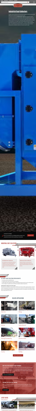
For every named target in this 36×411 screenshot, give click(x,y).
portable (15, 16)
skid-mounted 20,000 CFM (23, 21)
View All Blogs (3, 399)
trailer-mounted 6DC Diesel (21, 20)
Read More (5, 389)
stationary (11, 16)
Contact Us (11, 0)
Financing (15, 0)
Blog (2, 0)
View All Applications (17, 355)
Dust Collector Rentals (7, 374)
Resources (6, 0)
